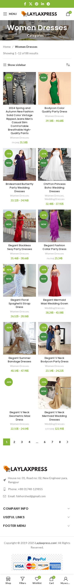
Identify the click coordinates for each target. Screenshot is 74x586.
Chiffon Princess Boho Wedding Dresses (55, 187)
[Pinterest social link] (37, 4)
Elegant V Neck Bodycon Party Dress (54, 359)
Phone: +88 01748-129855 (25, 489)
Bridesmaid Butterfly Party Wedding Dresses (19, 187)
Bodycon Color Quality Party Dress (54, 109)
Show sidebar (17, 65)
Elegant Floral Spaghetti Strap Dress (19, 303)
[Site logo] (39, 13)
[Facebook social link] (25, 4)
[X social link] (31, 4)
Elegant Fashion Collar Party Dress (54, 247)
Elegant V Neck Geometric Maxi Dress (19, 416)
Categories (35, 35)
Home (7, 46)
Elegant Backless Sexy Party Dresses (19, 247)
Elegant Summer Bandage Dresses (19, 359)
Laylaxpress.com (45, 543)
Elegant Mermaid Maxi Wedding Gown (54, 301)
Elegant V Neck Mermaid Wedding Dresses (54, 416)
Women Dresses (19, 137)
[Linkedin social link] (42, 4)
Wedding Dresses (55, 199)
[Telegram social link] (48, 4)
